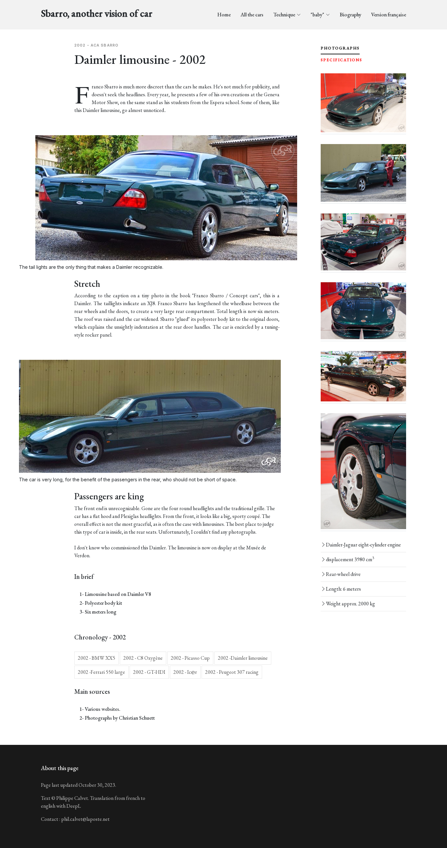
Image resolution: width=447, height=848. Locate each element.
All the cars (252, 14)
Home (224, 14)
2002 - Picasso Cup (190, 657)
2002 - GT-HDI (149, 672)
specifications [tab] (341, 60)
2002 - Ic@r (185, 672)
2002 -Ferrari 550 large (101, 672)
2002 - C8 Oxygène (143, 657)
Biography (350, 14)
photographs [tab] (340, 48)
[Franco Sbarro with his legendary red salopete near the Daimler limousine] (363, 172)
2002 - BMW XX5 (96, 657)
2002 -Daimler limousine (243, 657)
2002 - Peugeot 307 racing (232, 672)
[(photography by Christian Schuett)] (363, 242)
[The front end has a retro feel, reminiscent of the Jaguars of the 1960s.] (363, 102)
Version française (388, 14)
